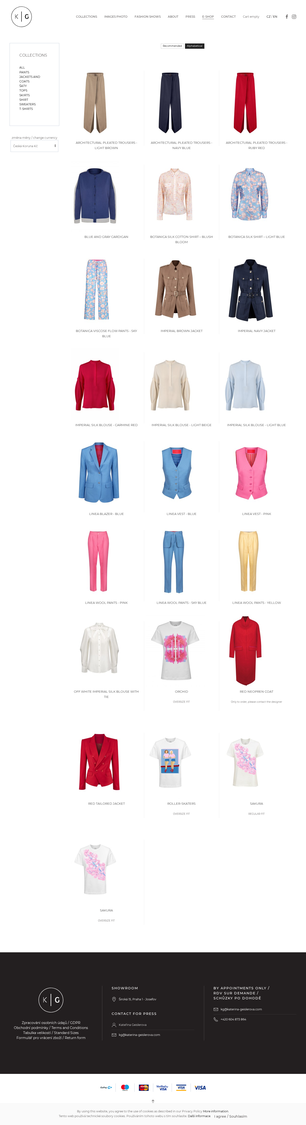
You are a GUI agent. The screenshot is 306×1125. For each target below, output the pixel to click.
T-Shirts (26, 109)
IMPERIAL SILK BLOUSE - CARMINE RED (106, 425)
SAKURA (256, 803)
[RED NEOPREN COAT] (245, 650)
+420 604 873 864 (233, 1019)
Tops (23, 90)
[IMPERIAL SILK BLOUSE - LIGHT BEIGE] (170, 384)
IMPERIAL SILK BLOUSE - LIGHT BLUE (256, 425)
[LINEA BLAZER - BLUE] (99, 472)
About (173, 16)
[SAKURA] (245, 762)
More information (215, 1111)
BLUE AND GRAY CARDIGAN (106, 237)
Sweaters (27, 104)
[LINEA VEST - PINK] (251, 472)
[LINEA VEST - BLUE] (176, 472)
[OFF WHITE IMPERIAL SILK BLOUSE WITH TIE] (99, 650)
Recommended (172, 46)
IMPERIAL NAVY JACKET (256, 331)
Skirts (24, 95)
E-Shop (208, 16)
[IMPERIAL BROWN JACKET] (175, 289)
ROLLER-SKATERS (181, 803)
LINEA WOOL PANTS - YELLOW (256, 603)
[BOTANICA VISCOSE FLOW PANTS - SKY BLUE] (96, 289)
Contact (228, 16)
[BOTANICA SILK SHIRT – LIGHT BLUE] (249, 195)
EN (275, 16)
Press (190, 16)
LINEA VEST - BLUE (182, 514)
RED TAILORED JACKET (106, 803)
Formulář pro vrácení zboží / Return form (51, 1038)
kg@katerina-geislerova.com (139, 1035)
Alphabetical (194, 46)
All (22, 67)
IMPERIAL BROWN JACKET (181, 331)
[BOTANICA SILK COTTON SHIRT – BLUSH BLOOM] (174, 195)
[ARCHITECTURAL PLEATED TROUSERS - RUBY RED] (245, 101)
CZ (269, 16)
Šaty (23, 86)
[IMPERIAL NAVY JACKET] (250, 289)
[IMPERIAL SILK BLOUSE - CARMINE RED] (95, 384)
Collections (86, 16)
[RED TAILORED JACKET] (99, 762)
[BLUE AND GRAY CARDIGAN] (95, 195)
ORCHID (181, 691)
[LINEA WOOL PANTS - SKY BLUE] (173, 561)
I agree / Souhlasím (230, 1116)
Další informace (199, 1116)
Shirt (23, 100)
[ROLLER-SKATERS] (170, 762)
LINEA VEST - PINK (256, 514)
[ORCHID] (175, 650)
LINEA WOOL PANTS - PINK (106, 603)
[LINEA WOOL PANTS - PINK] (98, 561)
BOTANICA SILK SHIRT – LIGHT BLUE (256, 237)
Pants (24, 72)
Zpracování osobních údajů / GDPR (51, 1023)
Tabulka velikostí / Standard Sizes (51, 1033)
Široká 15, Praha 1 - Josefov (137, 999)
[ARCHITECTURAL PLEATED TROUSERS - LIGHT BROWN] (95, 101)
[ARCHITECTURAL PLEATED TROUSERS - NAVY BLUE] (170, 101)
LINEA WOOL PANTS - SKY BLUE (182, 603)
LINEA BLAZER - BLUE (106, 514)
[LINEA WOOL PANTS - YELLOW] (248, 561)
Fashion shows (148, 16)
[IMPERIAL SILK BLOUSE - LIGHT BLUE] (245, 384)
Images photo (115, 16)
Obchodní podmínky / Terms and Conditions (51, 1028)
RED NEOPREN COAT (256, 691)
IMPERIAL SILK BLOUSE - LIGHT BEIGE (182, 425)
